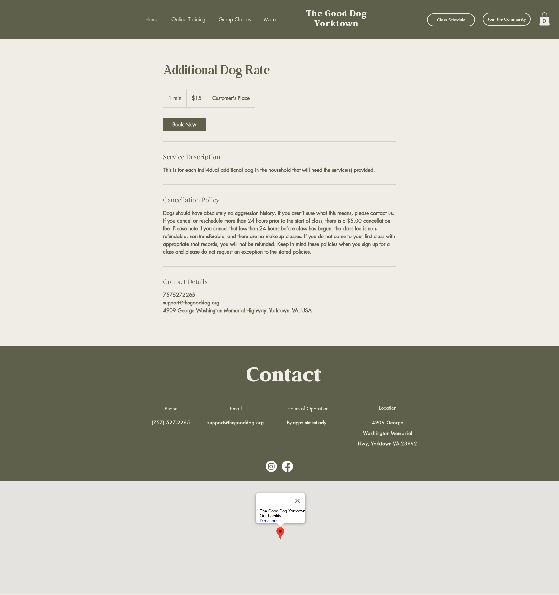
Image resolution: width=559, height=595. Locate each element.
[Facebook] (287, 466)
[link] (184, 124)
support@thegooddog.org (235, 422)
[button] (544, 19)
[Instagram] (271, 466)
